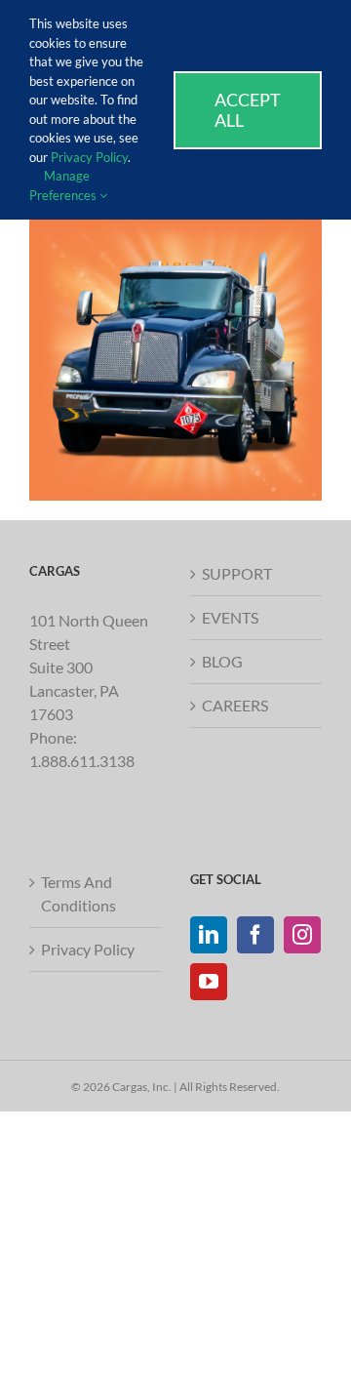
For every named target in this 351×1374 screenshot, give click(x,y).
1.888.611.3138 (82, 760)
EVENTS (230, 617)
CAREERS (235, 705)
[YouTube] (208, 981)
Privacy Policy (88, 949)
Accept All (247, 110)
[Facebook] (255, 934)
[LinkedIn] (208, 934)
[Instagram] (302, 934)
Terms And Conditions (78, 893)
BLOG (222, 661)
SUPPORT (237, 573)
